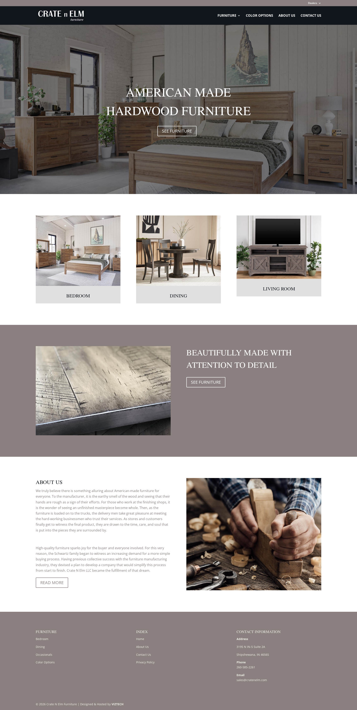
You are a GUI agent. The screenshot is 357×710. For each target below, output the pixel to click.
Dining (178, 295)
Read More (52, 582)
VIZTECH (118, 704)
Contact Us (311, 16)
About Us (286, 16)
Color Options (259, 16)
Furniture (227, 16)
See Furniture (177, 131)
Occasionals (44, 655)
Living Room (279, 288)
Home (140, 639)
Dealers (312, 3)
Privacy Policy (145, 662)
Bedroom (78, 295)
